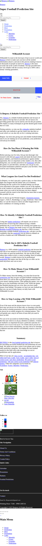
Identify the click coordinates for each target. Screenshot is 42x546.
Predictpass (12, 39)
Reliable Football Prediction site (11, 229)
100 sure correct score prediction (19, 362)
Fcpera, (10, 365)
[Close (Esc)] (1, 511)
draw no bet (18, 356)
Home (6, 24)
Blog (6, 28)
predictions (3, 259)
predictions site (24, 231)
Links (6, 535)
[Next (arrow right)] (3, 513)
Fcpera (11, 36)
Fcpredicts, (3, 365)
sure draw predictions (16, 360)
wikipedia (25, 129)
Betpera (2, 4)
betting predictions (14, 222)
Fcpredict (12, 37)
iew (39, 97)
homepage (30, 163)
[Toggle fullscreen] (5, 511)
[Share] (3, 511)
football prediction (24, 249)
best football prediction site (21, 342)
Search (3, 20)
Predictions (8, 26)
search (17, 157)
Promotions (8, 30)
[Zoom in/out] (7, 511)
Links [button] (6, 32)
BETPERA (4, 342)
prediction (16, 233)
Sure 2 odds (11, 358)
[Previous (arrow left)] (1, 513)
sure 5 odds (29, 358)
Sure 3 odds (20, 358)
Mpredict (12, 34)
